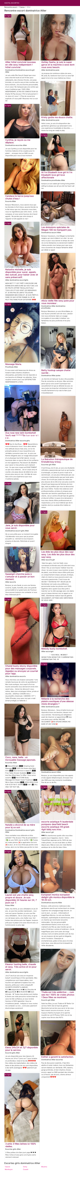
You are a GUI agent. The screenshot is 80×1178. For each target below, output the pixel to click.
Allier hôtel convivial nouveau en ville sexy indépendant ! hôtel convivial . (20, 65)
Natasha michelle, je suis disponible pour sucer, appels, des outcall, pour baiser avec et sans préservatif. (21, 273)
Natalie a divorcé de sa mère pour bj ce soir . (20, 826)
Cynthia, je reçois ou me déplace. (17, 141)
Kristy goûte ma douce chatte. (57, 117)
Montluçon (9, 1169)
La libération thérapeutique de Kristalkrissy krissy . (57, 460)
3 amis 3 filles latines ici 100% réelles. (20, 1145)
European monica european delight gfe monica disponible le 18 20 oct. (57, 897)
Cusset (25, 1169)
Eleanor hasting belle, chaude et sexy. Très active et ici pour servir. (21, 967)
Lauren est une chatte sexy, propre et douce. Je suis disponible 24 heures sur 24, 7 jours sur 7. (21, 899)
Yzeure (7, 1167)
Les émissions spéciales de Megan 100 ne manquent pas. (56, 228)
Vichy (25, 1167)
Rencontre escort (10, 7)
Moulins (44, 1167)
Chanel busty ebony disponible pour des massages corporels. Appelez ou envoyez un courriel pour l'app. (21, 670)
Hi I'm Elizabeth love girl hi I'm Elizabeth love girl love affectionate (56, 175)
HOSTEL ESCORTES (11, 3)
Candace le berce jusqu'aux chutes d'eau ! (19, 197)
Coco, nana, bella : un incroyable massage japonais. (20, 758)
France (22, 7)
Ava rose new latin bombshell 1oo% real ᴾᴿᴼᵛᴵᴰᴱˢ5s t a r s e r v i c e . (21, 435)
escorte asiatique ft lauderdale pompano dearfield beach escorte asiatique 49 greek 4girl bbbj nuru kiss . (57, 825)
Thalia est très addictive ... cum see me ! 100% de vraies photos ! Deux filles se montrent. (57, 995)
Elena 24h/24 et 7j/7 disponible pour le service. (21, 1048)
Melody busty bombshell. (54, 648)
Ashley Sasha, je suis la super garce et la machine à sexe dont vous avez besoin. (57, 65)
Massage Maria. (13, 364)
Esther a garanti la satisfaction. (57, 1057)
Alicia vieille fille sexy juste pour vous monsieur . (57, 302)
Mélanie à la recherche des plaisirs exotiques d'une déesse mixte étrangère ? (57, 701)
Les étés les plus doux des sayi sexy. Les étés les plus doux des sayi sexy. (58, 554)
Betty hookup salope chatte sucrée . (55, 371)
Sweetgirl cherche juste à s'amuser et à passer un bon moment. (19, 576)
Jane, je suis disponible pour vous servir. (20, 526)
